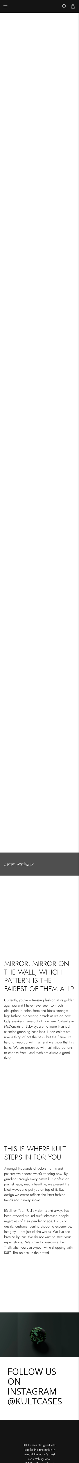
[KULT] (39, 6)
